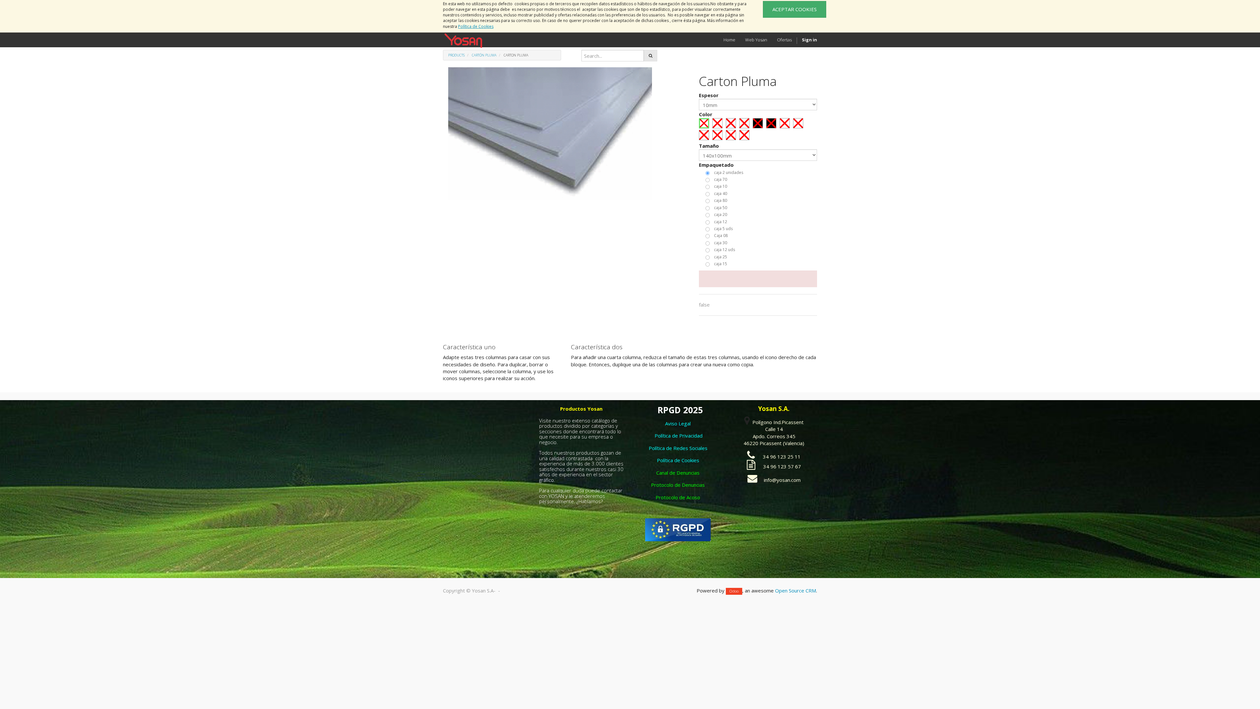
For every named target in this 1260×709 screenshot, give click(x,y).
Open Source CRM (795, 590)
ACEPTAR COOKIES (794, 9)
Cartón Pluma (484, 55)
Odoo (734, 591)
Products (456, 55)
